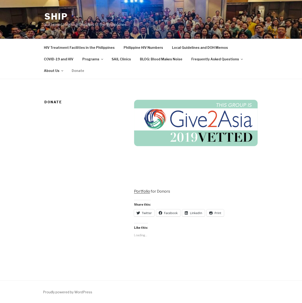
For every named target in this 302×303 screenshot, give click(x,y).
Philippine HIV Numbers (143, 48)
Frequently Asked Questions (215, 59)
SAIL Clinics (121, 59)
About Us (51, 71)
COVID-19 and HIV (58, 59)
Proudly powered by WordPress (67, 292)
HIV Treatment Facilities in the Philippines (79, 48)
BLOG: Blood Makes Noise (161, 59)
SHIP (56, 16)
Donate (78, 71)
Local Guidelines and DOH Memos (200, 48)
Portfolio (142, 191)
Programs (90, 59)
